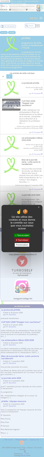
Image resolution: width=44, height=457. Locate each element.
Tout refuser (22, 240)
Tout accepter (23, 235)
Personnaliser (22, 245)
